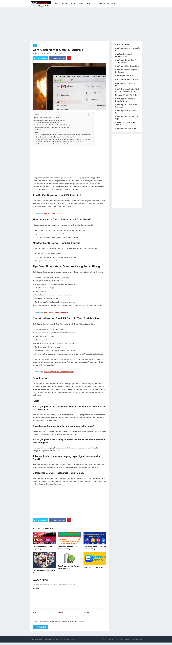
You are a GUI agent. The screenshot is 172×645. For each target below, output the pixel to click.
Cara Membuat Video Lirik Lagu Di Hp (42, 547)
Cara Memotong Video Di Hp (125, 128)
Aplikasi (65, 4)
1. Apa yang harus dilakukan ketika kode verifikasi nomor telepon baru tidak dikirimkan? (63, 134)
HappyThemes (71, 639)
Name (35, 613)
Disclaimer (128, 639)
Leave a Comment (58, 54)
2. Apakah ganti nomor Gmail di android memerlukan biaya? (55, 137)
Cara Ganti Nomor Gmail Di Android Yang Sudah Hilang (52, 127)
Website (86, 613)
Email (60, 613)
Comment (36, 588)
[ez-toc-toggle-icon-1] (89, 114)
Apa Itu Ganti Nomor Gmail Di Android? (46, 117)
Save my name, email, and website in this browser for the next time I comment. (60, 622)
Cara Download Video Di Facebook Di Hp (67, 547)
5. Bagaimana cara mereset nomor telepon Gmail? (52, 144)
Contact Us (119, 639)
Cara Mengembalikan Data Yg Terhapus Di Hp (95, 547)
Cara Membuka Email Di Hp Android (125, 84)
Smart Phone (91, 4)
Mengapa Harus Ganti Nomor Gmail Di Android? (49, 120)
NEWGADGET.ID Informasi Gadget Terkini (47, 639)
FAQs (36, 132)
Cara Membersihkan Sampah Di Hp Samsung (69, 567)
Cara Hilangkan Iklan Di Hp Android (125, 123)
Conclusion (37, 130)
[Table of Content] (90, 114)
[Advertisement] (86, 23)
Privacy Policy (137, 639)
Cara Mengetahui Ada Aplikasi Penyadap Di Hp (126, 100)
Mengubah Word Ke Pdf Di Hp (126, 95)
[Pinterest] (69, 58)
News (81, 4)
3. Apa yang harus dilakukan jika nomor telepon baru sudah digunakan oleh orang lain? (63, 139)
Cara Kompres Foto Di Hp (93, 567)
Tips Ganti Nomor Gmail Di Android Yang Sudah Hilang (52, 125)
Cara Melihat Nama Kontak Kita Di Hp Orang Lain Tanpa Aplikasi (127, 90)
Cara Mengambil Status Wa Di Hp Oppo (127, 117)
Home (57, 4)
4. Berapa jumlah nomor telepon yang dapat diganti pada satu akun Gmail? (60, 141)
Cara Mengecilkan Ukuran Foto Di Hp (127, 111)
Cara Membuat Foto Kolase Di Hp (44, 571)
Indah (35, 54)
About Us (110, 639)
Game (73, 4)
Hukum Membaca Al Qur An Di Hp (127, 79)
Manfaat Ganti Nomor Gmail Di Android (46, 122)
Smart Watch (104, 4)
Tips (113, 4)
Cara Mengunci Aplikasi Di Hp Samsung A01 (126, 105)
